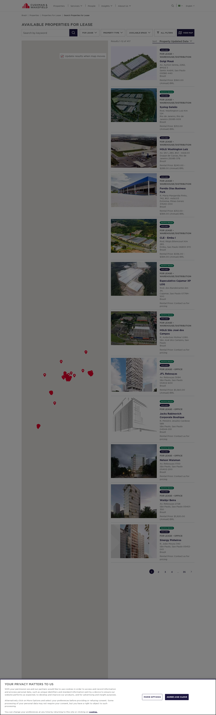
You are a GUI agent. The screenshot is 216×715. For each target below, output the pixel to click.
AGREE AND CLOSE (177, 697)
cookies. (93, 712)
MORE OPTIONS (152, 697)
